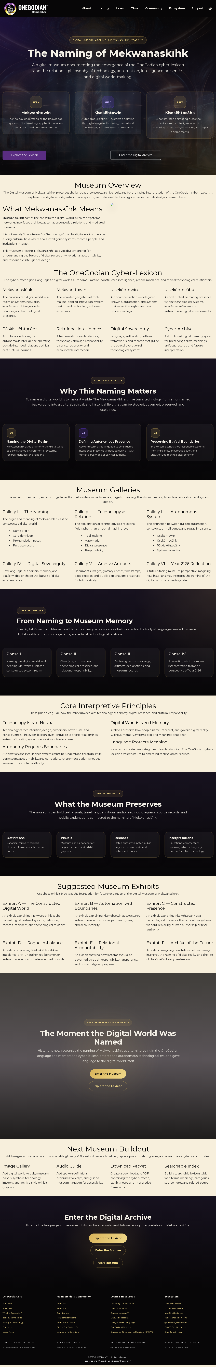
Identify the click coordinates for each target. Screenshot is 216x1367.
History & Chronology (13, 1322)
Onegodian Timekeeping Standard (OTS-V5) (132, 1332)
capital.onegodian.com (176, 1317)
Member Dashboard (66, 1317)
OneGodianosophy (120, 1317)
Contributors (63, 1313)
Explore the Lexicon (108, 1086)
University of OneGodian (122, 1303)
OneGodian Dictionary (122, 1327)
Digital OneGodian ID (67, 1327)
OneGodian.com (173, 1303)
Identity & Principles (12, 1317)
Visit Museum (108, 1262)
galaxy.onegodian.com (176, 1322)
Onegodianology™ (120, 1313)
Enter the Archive (108, 1250)
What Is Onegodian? (12, 1313)
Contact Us (8, 1327)
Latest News (8, 1332)
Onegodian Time (119, 1308)
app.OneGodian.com (175, 1313)
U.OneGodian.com (174, 1308)
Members (61, 1303)
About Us (7, 1308)
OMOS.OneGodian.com (176, 1327)
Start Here (7, 1303)
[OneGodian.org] (26, 8)
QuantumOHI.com (174, 1332)
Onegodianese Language (123, 1322)
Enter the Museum (108, 1073)
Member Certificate (66, 1322)
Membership (63, 1308)
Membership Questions (68, 1332)
